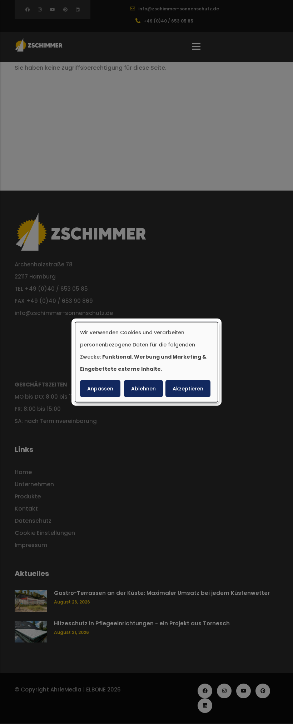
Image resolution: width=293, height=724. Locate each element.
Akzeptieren (188, 388)
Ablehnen (143, 388)
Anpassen (100, 388)
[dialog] (146, 362)
